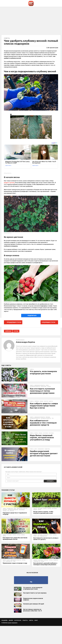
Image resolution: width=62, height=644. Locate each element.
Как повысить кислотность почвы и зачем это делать (45, 538)
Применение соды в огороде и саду (15, 563)
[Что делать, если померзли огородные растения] (14, 374)
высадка (40, 508)
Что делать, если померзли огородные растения (43, 372)
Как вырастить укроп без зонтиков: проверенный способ (15, 538)
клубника (40, 560)
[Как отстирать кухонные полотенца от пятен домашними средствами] (14, 390)
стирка (49, 386)
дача (15, 508)
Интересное (17, 620)
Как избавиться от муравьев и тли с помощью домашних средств (43, 422)
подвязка (55, 560)
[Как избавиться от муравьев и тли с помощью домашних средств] (14, 422)
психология (41, 449)
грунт (50, 534)
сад (38, 536)
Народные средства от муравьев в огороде (15, 513)
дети (35, 449)
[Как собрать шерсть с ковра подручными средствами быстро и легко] (14, 406)
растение (45, 433)
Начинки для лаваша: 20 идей (33, 604)
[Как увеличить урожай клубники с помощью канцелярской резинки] (46, 551)
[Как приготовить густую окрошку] (17, 594)
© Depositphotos (7, 173)
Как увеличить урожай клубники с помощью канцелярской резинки (45, 563)
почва (34, 536)
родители (47, 449)
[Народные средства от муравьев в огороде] (16, 499)
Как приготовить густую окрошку (34, 593)
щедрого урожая (9, 182)
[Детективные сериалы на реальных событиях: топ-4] (17, 611)
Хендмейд (4, 620)
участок (12, 510)
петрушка (54, 508)
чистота (46, 401)
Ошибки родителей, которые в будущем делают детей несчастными (44, 453)
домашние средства (39, 385)
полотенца (43, 386)
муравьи (48, 417)
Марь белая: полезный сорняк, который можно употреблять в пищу (42, 437)
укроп (39, 509)
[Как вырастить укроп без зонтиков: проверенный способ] (16, 526)
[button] (2, 3)
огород (16, 331)
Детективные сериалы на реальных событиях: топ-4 (32, 610)
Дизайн (11, 620)
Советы (7, 38)
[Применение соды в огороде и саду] (16, 551)
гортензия (45, 534)
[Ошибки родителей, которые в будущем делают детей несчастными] (14, 454)
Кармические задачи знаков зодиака (33, 599)
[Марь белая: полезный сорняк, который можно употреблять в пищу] (14, 438)
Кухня (47, 385)
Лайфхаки (8, 331)
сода (14, 561)
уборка (41, 401)
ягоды (42, 561)
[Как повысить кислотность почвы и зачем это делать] (46, 526)
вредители (10, 508)
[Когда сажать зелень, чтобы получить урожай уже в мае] (46, 499)
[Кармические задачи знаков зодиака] (17, 600)
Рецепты (25, 620)
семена (35, 509)
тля (52, 418)
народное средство (35, 386)
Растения (51, 433)
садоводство (43, 536)
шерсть (51, 401)
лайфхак (36, 401)
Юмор (36, 620)
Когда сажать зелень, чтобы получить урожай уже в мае (43, 512)
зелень (36, 433)
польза (40, 433)
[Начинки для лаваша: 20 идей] (17, 605)
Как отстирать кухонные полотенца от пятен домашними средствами (42, 391)
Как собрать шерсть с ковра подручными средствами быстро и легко (44, 405)
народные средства (46, 418)
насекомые (21, 509)
